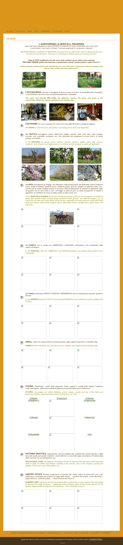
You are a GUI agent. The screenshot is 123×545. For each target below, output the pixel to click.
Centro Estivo (57, 31)
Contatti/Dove (45, 31)
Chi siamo (9, 31)
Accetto (62, 543)
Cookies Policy (95, 539)
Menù (30, 31)
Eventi (67, 31)
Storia (36, 31)
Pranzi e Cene (20, 31)
